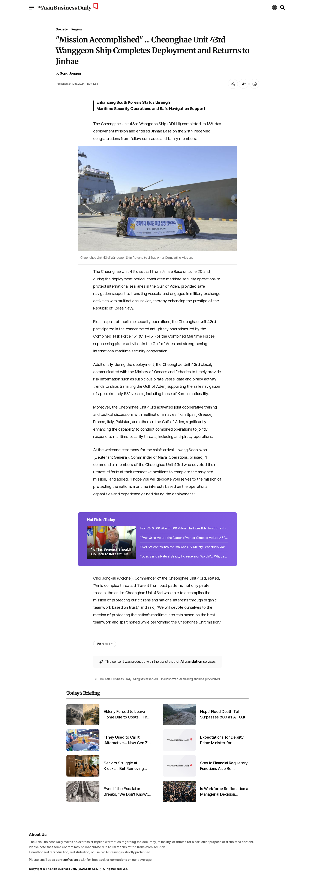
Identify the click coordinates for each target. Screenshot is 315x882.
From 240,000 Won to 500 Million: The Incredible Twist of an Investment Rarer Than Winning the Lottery (184, 528)
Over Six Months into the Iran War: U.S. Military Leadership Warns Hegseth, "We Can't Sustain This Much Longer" (184, 547)
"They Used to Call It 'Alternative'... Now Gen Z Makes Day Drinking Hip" (125, 740)
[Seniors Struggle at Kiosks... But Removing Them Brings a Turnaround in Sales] (82, 775)
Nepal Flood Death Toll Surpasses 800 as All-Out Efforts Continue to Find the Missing (222, 714)
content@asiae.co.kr (71, 860)
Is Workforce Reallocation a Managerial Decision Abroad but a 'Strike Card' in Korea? (224, 791)
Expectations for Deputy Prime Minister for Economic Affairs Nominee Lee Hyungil (223, 740)
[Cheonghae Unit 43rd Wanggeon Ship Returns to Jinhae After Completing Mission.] (157, 198)
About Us (37, 834)
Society (62, 29)
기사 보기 (103, 643)
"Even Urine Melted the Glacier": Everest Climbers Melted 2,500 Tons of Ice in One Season (184, 538)
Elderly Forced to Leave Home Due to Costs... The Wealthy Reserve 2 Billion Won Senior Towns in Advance (126, 714)
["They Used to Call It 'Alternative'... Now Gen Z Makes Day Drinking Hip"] (82, 749)
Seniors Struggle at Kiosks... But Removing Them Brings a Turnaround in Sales (127, 766)
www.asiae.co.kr (90, 868)
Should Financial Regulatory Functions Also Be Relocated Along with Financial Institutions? (224, 766)
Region (76, 29)
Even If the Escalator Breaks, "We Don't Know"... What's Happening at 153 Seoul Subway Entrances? (127, 791)
